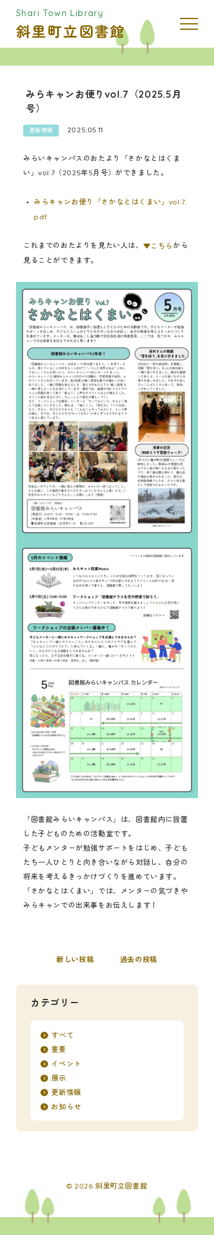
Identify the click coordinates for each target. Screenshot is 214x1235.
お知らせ (66, 1106)
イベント (66, 1063)
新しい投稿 (75, 959)
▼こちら (158, 245)
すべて (62, 1035)
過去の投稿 (139, 959)
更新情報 (41, 130)
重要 (58, 1049)
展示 (58, 1077)
